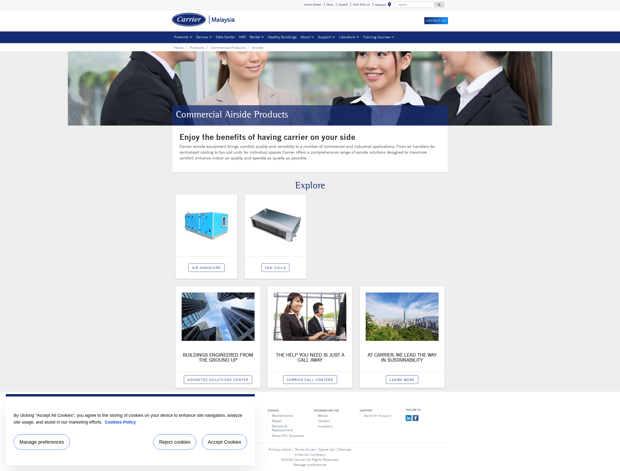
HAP (242, 37)
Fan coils (275, 268)
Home (178, 47)
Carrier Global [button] (312, 4)
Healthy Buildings (282, 37)
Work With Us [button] (361, 4)
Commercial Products (228, 47)
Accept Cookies (224, 442)
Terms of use (305, 449)
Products (197, 47)
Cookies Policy (120, 422)
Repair (277, 421)
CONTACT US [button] (436, 20)
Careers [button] (343, 4)
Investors (325, 426)
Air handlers (206, 268)
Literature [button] (347, 37)
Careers (324, 421)
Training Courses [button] (376, 37)
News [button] (329, 4)
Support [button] (324, 37)
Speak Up (326, 449)
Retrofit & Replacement (282, 428)
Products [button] (181, 37)
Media (323, 415)
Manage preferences (310, 465)
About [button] (305, 37)
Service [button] (202, 37)
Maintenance (282, 415)
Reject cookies (174, 442)
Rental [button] (255, 37)
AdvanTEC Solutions (288, 436)
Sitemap (344, 449)
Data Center (225, 37)
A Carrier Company (310, 454)
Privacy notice (280, 449)
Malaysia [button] (384, 5)
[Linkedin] (409, 417)
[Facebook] (415, 417)
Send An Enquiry (377, 415)
